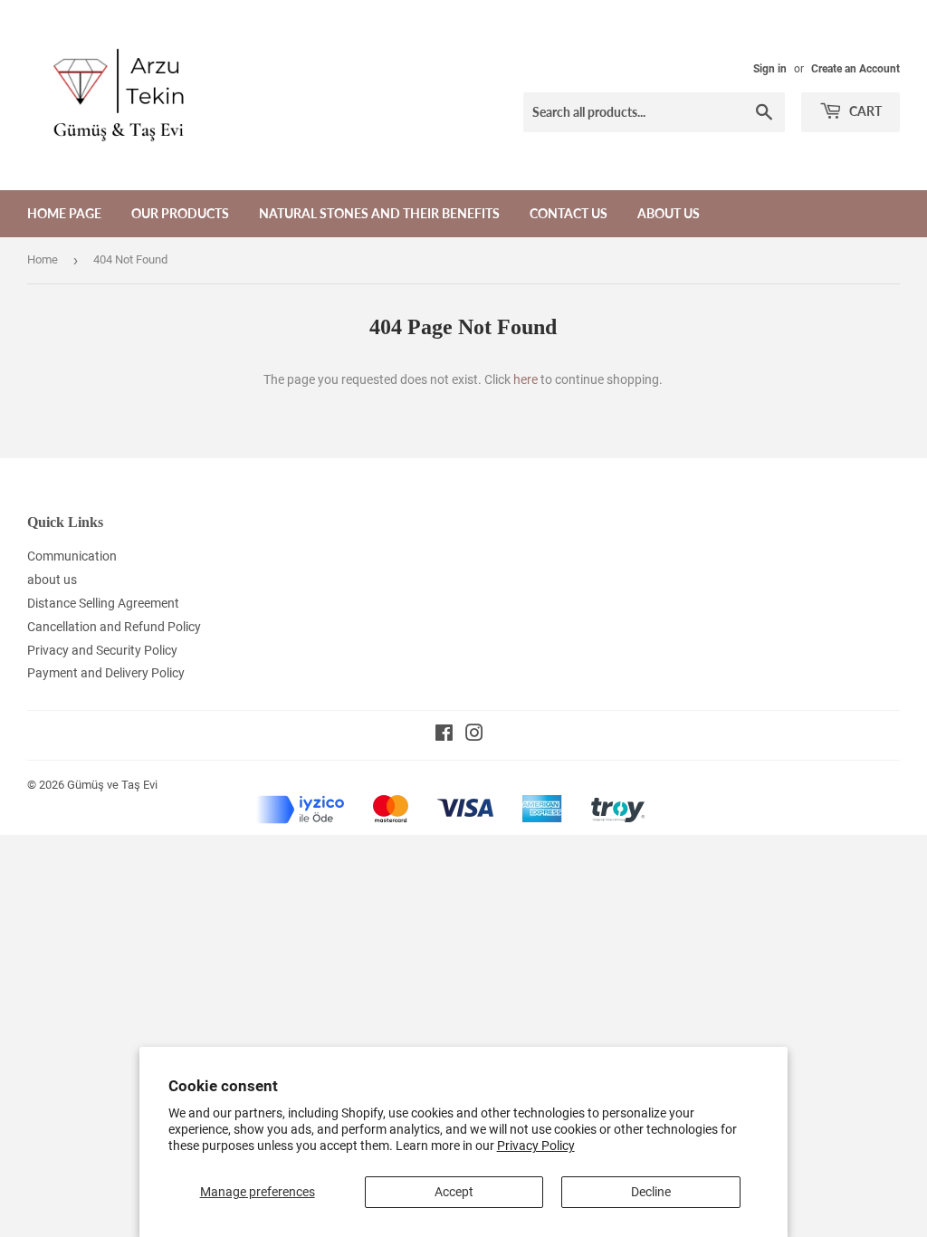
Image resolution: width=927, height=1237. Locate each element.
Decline (651, 1191)
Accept (454, 1191)
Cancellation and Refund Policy (114, 626)
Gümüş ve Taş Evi (112, 784)
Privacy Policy (536, 1145)
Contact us (568, 213)
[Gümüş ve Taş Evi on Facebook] (444, 735)
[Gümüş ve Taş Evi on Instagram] (474, 735)
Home (42, 259)
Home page (64, 213)
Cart (864, 111)
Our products (180, 213)
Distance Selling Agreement (103, 603)
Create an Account (855, 68)
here (525, 379)
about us (668, 213)
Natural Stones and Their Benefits (379, 213)
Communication (72, 556)
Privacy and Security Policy (102, 650)
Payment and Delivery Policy (106, 673)
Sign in (770, 68)
